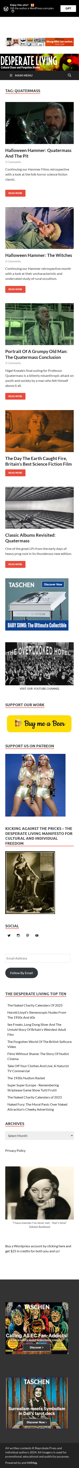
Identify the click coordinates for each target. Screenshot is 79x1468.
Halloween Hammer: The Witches (38, 255)
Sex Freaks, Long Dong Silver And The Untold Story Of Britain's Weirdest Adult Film (36, 1029)
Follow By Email (21, 973)
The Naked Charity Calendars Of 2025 (35, 1005)
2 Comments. (13, 261)
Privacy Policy (15, 1150)
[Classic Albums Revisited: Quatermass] (39, 509)
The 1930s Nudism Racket (26, 1078)
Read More (13, 192)
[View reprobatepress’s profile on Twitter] (9, 935)
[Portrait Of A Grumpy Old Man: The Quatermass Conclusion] (39, 326)
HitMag (32, 1462)
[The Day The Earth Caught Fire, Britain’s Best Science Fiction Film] (39, 432)
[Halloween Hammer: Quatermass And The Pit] (39, 124)
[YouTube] (37, 935)
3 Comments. (13, 162)
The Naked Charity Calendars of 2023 (34, 1097)
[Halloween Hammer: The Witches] (39, 229)
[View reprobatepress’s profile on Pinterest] (27, 935)
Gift (68, 8)
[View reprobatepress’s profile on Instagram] (18, 935)
